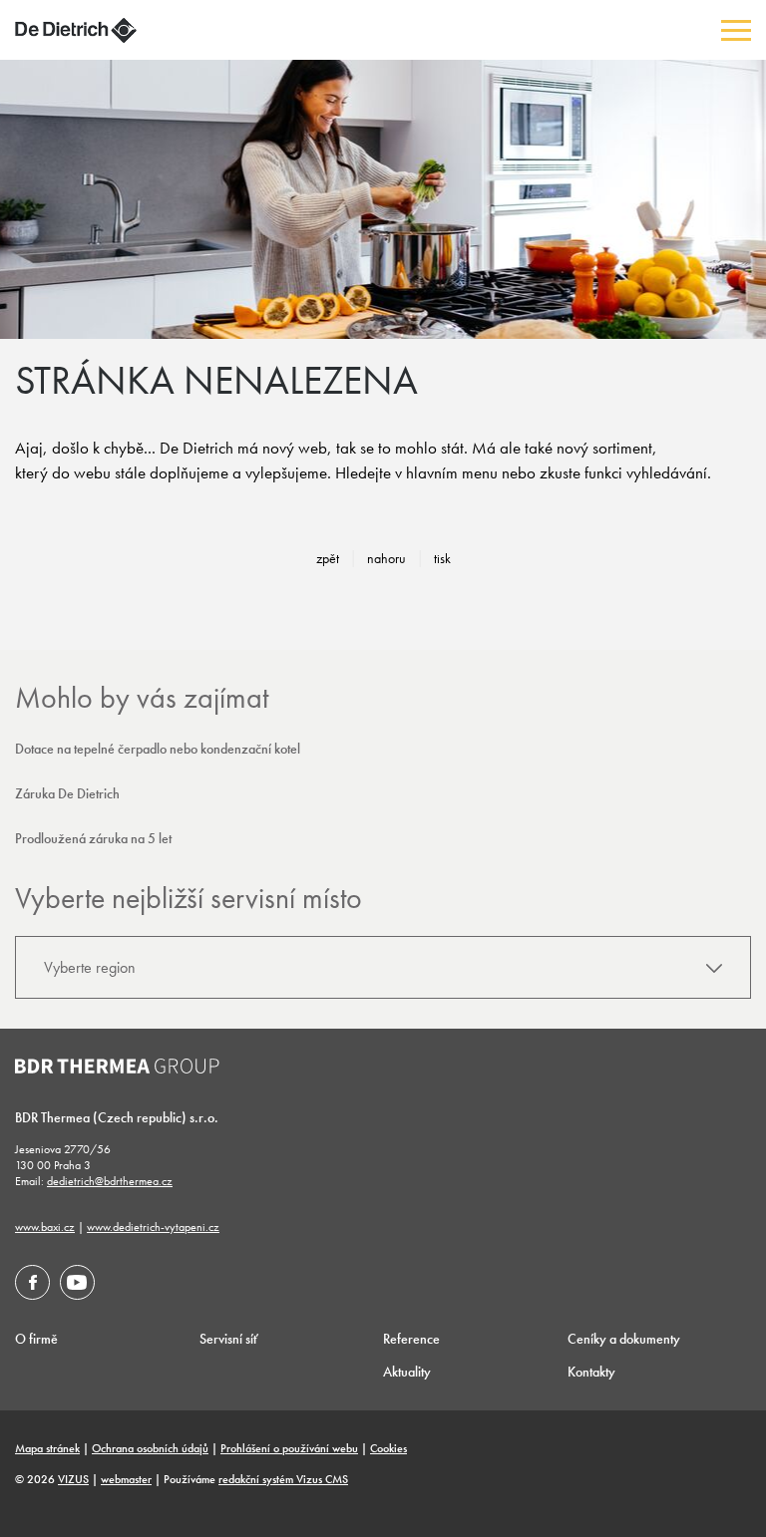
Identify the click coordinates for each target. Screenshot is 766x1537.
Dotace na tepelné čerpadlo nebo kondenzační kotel (157, 749)
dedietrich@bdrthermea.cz (110, 1181)
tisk (442, 558)
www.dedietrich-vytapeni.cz (153, 1227)
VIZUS (73, 1479)
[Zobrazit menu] (736, 30)
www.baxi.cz (45, 1227)
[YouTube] (77, 1282)
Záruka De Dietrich (67, 793)
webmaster (126, 1479)
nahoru (386, 558)
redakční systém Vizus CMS (283, 1479)
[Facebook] (32, 1282)
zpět (327, 558)
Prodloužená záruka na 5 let (93, 838)
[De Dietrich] (76, 30)
